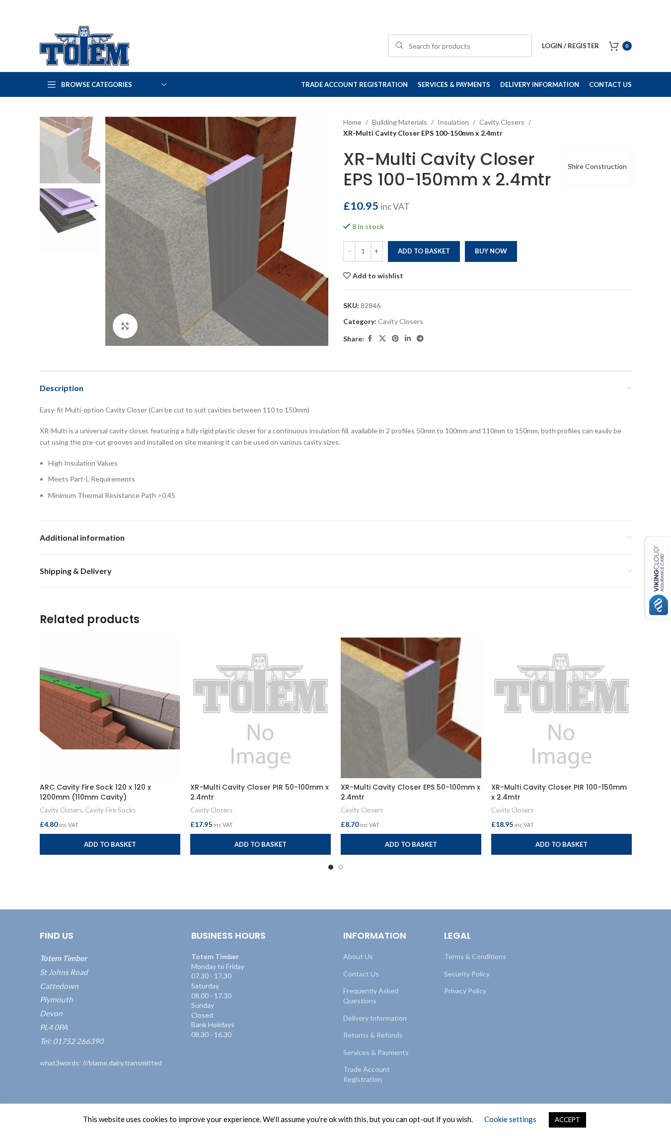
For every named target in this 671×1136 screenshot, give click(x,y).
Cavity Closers (501, 122)
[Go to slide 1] (330, 867)
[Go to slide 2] (340, 867)
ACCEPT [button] (567, 1120)
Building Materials (399, 122)
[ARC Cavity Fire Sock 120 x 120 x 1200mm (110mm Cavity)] (110, 708)
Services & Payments (376, 1052)
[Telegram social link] (420, 338)
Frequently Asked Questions (370, 995)
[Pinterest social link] (395, 338)
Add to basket (424, 251)
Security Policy (467, 974)
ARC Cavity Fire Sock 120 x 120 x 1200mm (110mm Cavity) (95, 792)
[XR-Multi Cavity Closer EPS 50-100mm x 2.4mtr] (411, 708)
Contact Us (361, 974)
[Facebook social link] (370, 338)
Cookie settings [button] (510, 1119)
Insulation (453, 122)
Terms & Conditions (475, 956)
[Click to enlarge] (125, 326)
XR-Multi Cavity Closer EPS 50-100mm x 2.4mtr (410, 792)
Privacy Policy (465, 990)
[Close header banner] (658, 10)
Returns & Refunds (373, 1035)
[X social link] (382, 338)
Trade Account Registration (366, 1074)
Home (352, 122)
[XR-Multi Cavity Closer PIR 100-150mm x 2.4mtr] (561, 708)
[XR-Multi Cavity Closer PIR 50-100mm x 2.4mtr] (260, 708)
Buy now (491, 251)
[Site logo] (84, 45)
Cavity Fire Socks (110, 810)
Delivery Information (375, 1017)
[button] (110, 844)
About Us (358, 956)
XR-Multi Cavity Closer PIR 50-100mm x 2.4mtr (259, 792)
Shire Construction (597, 166)
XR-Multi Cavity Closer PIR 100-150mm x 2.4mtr (559, 792)
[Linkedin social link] (408, 338)
